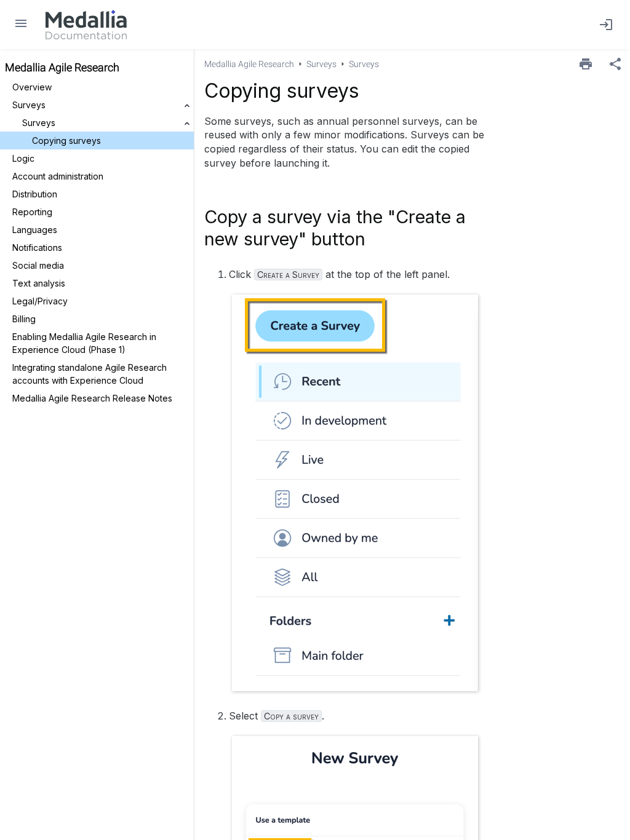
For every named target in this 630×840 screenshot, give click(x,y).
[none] (615, 64)
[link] (86, 24)
